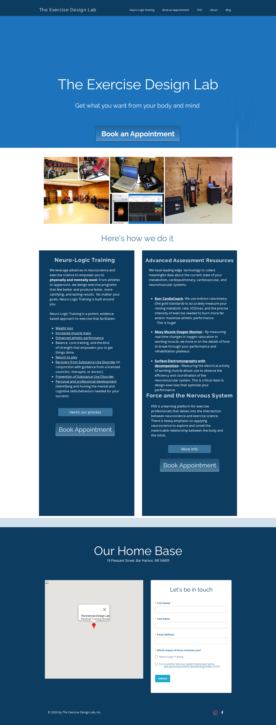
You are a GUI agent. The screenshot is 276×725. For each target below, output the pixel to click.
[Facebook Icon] (222, 712)
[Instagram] (215, 712)
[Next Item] (225, 190)
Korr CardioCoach (169, 298)
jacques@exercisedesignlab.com (192, 666)
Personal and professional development (86, 381)
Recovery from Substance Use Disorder (86, 362)
